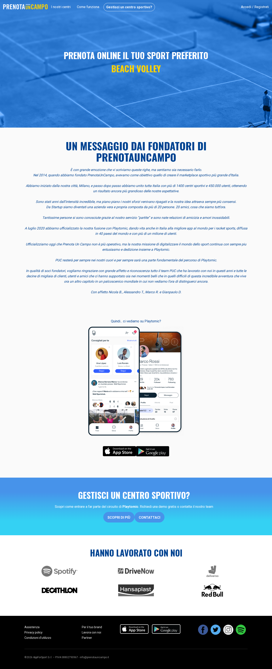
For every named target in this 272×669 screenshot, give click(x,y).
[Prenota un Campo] (25, 7)
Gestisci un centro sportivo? (129, 7)
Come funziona (88, 7)
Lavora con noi (91, 632)
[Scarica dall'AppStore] (119, 451)
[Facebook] (203, 633)
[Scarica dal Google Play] (152, 451)
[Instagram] (228, 633)
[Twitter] (216, 633)
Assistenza (32, 627)
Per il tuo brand (92, 627)
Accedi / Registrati (255, 7)
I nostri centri (61, 7)
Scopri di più (119, 517)
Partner (87, 637)
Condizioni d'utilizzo (37, 637)
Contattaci (149, 517)
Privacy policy (33, 632)
